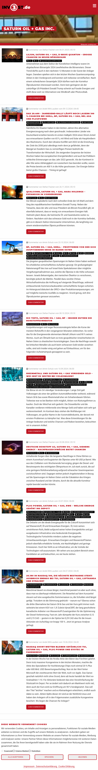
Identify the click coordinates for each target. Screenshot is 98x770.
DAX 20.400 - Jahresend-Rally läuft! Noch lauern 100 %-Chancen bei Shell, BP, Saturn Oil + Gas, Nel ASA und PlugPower (60, 116)
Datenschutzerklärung (46, 766)
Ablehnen (82, 757)
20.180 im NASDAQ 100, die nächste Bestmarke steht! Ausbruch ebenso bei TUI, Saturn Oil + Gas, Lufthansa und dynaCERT (61, 578)
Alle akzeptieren (15, 757)
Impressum (29, 766)
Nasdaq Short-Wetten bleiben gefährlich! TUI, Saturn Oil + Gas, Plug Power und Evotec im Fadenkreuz (56, 649)
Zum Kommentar (36, 98)
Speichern (49, 757)
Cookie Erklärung (66, 766)
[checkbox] (2, 751)
